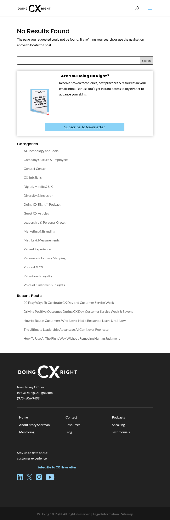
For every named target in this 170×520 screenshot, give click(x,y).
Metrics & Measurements (42, 240)
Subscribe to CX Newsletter (57, 467)
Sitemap (127, 514)
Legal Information (106, 514)
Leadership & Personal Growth (45, 222)
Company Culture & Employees (46, 160)
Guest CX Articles (36, 213)
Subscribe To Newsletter (84, 127)
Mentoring (26, 432)
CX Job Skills (33, 177)
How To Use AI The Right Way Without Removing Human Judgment (72, 338)
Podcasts (118, 417)
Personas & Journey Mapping (45, 258)
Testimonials (121, 432)
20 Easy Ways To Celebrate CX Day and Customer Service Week (69, 302)
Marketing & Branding (39, 231)
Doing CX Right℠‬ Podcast (42, 204)
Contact (71, 417)
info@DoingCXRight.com (35, 393)
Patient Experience (37, 249)
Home (23, 417)
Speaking (118, 425)
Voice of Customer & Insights (44, 285)
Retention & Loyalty (38, 276)
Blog (69, 432)
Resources (73, 425)
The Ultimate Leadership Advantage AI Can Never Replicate (66, 329)
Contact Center (35, 168)
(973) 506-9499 (28, 398)
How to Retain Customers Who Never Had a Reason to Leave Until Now (75, 320)
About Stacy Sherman (34, 425)
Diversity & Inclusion (38, 195)
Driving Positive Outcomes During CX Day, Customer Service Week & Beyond (79, 311)
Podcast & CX (33, 267)
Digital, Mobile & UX (38, 186)
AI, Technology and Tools (41, 151)
